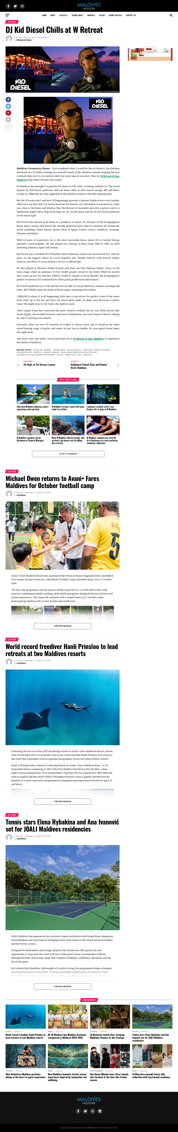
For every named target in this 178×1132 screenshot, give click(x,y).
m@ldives (21, 495)
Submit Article (115, 15)
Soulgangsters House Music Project (79, 352)
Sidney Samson (52, 352)
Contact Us (131, 15)
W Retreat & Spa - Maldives (79, 355)
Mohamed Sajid (24, 40)
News (52, 15)
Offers (102, 15)
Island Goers (77, 15)
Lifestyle (63, 15)
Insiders (91, 15)
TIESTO (61, 355)
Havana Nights (25, 352)
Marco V (38, 352)
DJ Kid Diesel (60, 350)
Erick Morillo (74, 350)
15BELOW (38, 350)
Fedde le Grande (102, 350)
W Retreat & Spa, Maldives (88, 338)
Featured (88, 350)
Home (44, 15)
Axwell (48, 350)
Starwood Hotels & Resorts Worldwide (36, 355)
